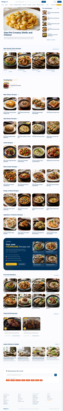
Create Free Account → (56, 49)
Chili (41, 380)
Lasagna (23, 380)
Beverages (4, 401)
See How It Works (21, 264)
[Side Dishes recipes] (18, 119)
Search (44, 1)
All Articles (56, 344)
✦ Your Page (49, 400)
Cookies (37, 380)
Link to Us (48, 397)
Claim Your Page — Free (10, 264)
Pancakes (28, 380)
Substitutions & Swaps (36, 401)
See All (58, 8)
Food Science (34, 400)
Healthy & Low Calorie (21, 401)
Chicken (8, 380)
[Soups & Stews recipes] (20, 191)
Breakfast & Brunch (6, 400)
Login (55, 1)
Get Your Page (56, 275)
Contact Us (48, 396)
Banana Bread (18, 380)
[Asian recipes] (14, 143)
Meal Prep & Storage (35, 402)
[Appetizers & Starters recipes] (24, 215)
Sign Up (59, 1)
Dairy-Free (19, 400)
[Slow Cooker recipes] (19, 167)
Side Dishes (5, 397)
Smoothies (12, 380)
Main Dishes (5, 396)
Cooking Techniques (35, 397)
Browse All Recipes (51, 39)
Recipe (5, 408)
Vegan (19, 396)
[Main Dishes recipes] (18, 94)
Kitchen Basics (35, 396)
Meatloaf (33, 380)
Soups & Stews (5, 402)
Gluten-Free (19, 397)
